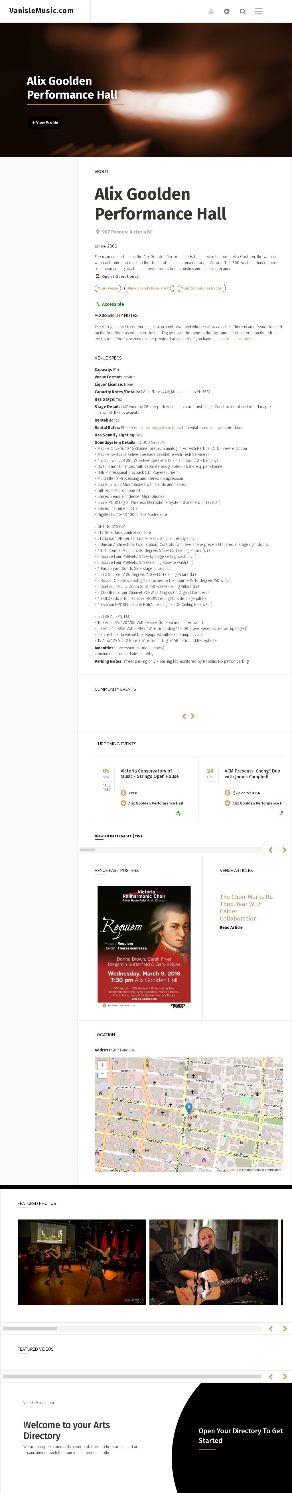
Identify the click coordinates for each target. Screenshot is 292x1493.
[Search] (239, 11)
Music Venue (108, 288)
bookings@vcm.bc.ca (163, 427)
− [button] (102, 1073)
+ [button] (102, 1065)
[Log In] (208, 11)
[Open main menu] (255, 12)
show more (243, 339)
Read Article (231, 927)
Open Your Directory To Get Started (241, 1436)
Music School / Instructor (202, 288)
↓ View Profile (45, 122)
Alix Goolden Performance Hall (155, 803)
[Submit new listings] (224, 11)
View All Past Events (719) (118, 836)
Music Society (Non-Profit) (149, 288)
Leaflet (231, 1169)
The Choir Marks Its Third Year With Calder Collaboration (246, 907)
